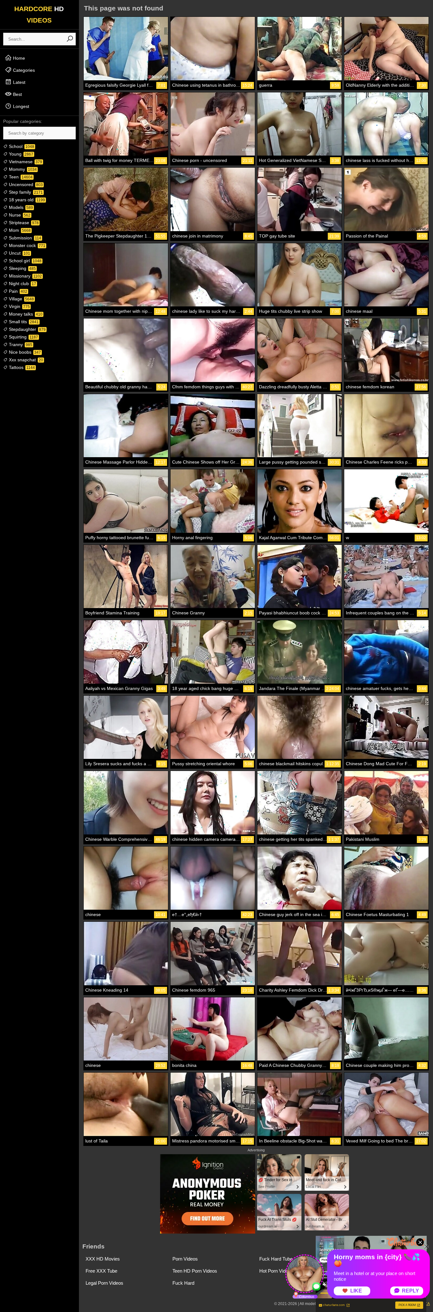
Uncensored (25, 184)
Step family (25, 192)
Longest (20, 106)
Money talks (25, 314)
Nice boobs (24, 352)
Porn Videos (185, 1259)
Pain (17, 291)
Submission (24, 237)
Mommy (22, 169)
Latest (18, 82)
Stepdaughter (27, 329)
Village (21, 298)
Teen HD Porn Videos (194, 1271)
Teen (20, 176)
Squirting (23, 336)
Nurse (19, 215)
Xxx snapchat (25, 359)
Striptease (23, 222)
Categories (23, 70)
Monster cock (26, 245)
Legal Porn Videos (104, 1283)
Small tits (23, 321)
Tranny (20, 344)
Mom (19, 230)
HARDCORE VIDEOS (39, 14)
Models (20, 207)
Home (18, 58)
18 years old (26, 199)
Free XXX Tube (101, 1271)
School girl (25, 260)
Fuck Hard (183, 1283)
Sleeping (22, 268)
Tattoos (21, 367)
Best (17, 94)
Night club (22, 283)
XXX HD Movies (103, 1259)
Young (20, 154)
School (21, 146)
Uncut (19, 253)
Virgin (19, 306)
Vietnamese (25, 161)
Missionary (25, 275)
